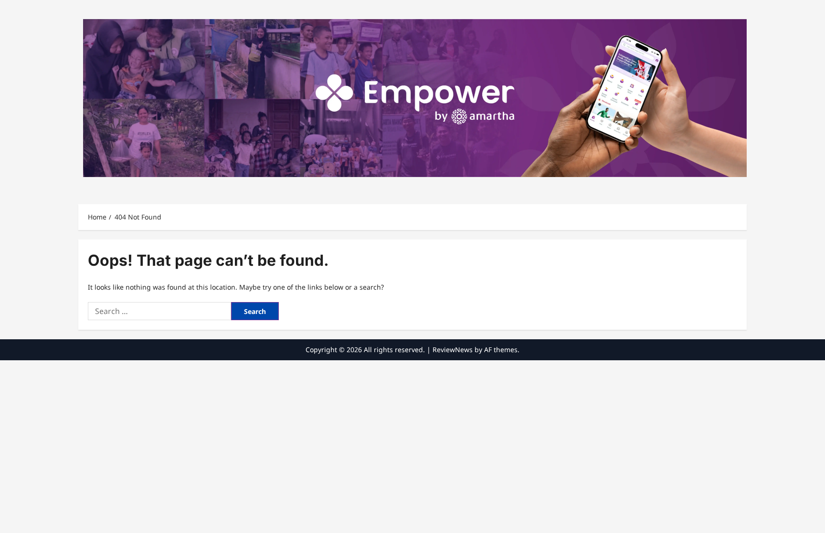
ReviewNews (453, 349)
